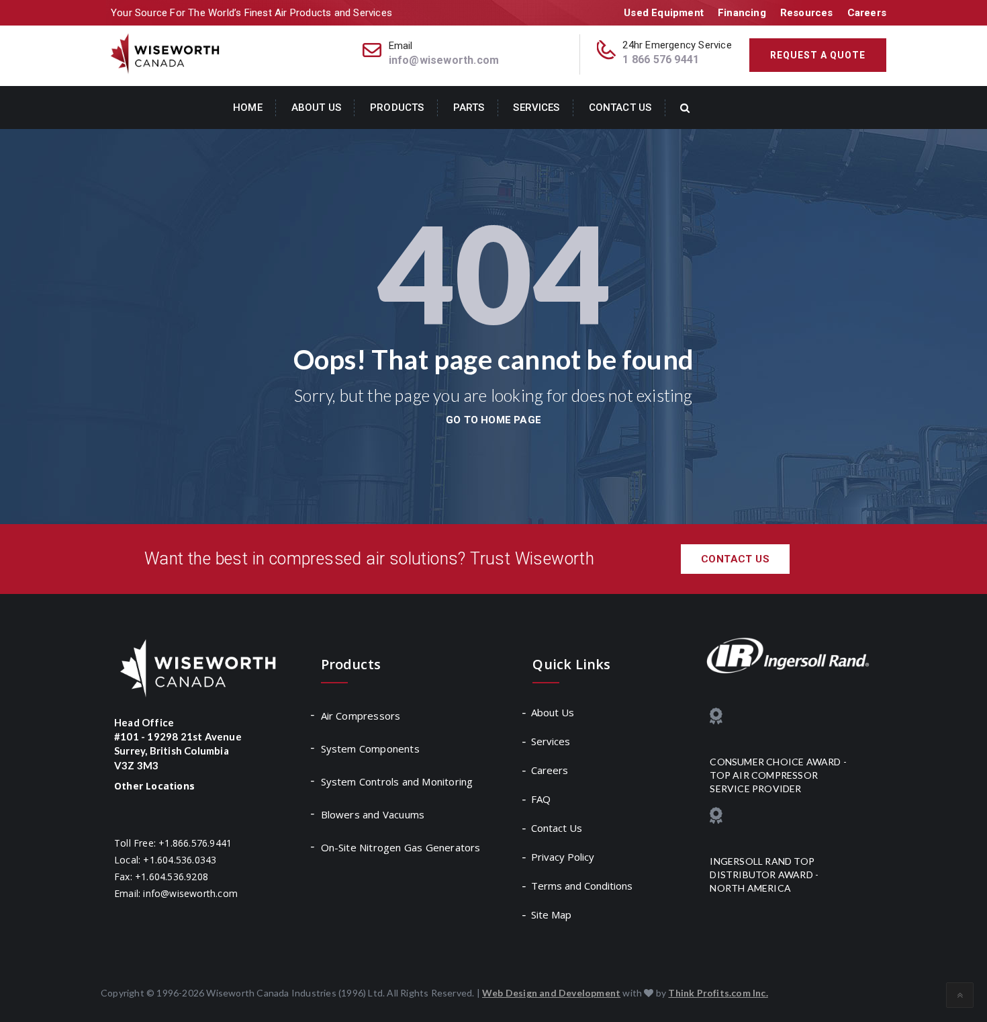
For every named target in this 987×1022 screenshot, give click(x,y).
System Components (370, 748)
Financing (742, 13)
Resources (806, 13)
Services (536, 107)
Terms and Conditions (582, 885)
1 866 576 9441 (660, 59)
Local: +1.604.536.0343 (165, 859)
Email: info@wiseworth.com (176, 893)
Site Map (551, 914)
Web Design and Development (551, 992)
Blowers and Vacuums (373, 814)
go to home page (493, 420)
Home (248, 107)
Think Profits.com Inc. (717, 992)
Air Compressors (361, 715)
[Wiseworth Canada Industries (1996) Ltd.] (166, 52)
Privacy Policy (563, 856)
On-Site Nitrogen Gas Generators (401, 847)
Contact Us (620, 107)
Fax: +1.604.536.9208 (161, 876)
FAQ (541, 799)
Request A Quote (817, 55)
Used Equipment (664, 13)
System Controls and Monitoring (397, 781)
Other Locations (154, 785)
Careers (866, 13)
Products (397, 107)
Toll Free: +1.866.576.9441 (173, 843)
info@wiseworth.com (444, 60)
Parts (469, 107)
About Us (316, 107)
